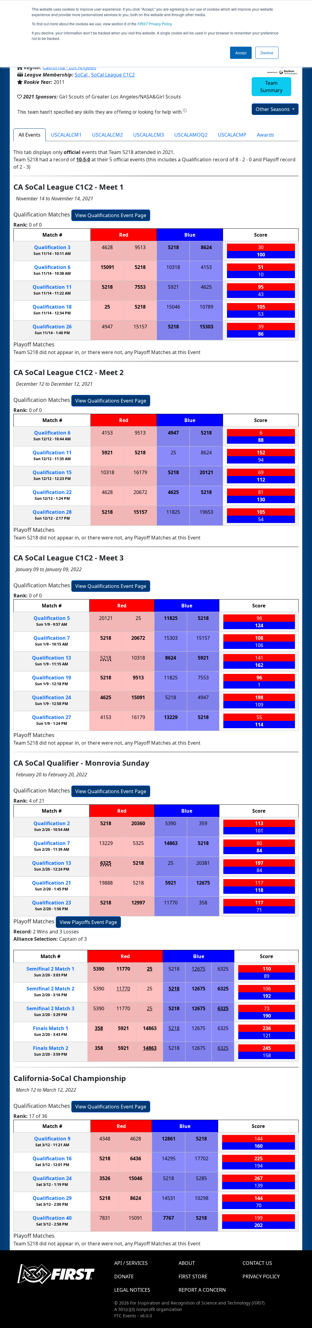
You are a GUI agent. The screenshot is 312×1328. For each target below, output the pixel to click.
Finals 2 (50, 1048)
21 (51, 882)
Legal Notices (132, 1290)
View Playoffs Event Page (88, 922)
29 (52, 1198)
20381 (203, 863)
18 (52, 306)
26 (52, 326)
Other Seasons (273, 109)
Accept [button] (240, 52)
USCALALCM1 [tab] (66, 134)
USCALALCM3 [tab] (148, 134)
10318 (173, 267)
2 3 (50, 1008)
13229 (171, 717)
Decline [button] (267, 52)
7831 (104, 1218)
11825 (173, 512)
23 (51, 902)
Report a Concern (202, 1290)
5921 (173, 287)
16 (52, 1158)
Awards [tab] (265, 134)
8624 (206, 247)
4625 (206, 287)
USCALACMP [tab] (232, 134)
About (187, 1263)
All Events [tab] (30, 134)
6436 (135, 1158)
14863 (171, 843)
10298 (201, 1198)
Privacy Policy (154, 23)
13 (51, 657)
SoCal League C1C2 (113, 74)
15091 (107, 267)
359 (203, 823)
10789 (206, 306)
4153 (206, 267)
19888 (106, 882)
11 (52, 287)
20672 (140, 492)
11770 (171, 902)
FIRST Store (193, 1276)
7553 (140, 287)
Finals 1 (50, 1028)
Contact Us (257, 1263)
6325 (105, 863)
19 (51, 677)
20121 (206, 472)
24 (51, 697)
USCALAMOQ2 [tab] (190, 134)
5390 (170, 823)
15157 (140, 326)
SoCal (82, 74)
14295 (169, 1158)
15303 (206, 326)
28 (52, 512)
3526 (104, 1178)
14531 (169, 1198)
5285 (201, 1178)
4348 (104, 1138)
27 (51, 717)
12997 (138, 902)
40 (52, 1218)
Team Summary (271, 87)
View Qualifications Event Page (110, 215)
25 (107, 306)
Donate (124, 1276)
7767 (168, 1218)
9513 (140, 247)
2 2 (50, 988)
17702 (201, 1158)
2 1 (50, 968)
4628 (107, 247)
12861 (169, 1138)
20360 (138, 823)
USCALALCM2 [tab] (107, 134)
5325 (138, 843)
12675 (203, 882)
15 (52, 472)
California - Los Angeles (69, 67)
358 (203, 902)
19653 (206, 512)
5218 (173, 247)
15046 (173, 306)
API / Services (131, 1263)
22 (52, 492)
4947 (107, 326)
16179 (140, 472)
